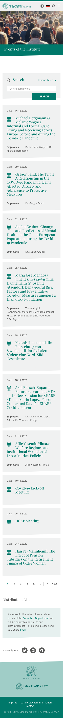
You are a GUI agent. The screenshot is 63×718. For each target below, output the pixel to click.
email (22, 629)
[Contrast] (42, 6)
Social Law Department (36, 618)
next (54, 583)
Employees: (13, 147)
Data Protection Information (36, 702)
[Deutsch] (48, 6)
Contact (30, 705)
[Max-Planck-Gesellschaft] (31, 672)
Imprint (12, 702)
